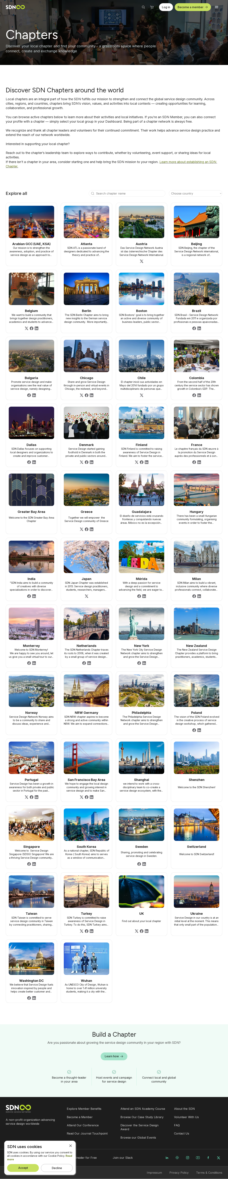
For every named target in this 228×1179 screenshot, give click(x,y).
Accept (23, 1168)
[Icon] (92, 193)
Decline (57, 1168)
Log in (166, 7)
